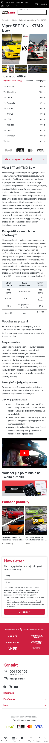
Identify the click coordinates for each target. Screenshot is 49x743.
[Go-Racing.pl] (9, 13)
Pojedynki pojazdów (26, 20)
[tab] (7, 69)
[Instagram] (10, 687)
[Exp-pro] (12, 636)
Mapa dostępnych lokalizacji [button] (18, 159)
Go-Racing (6, 20)
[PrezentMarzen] (12, 642)
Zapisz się (23, 612)
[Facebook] (4, 687)
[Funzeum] (12, 648)
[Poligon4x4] (36, 642)
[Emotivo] (24, 629)
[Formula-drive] (36, 636)
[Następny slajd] (43, 49)
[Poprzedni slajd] (6, 49)
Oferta (14, 20)
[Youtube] (16, 687)
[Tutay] (36, 648)
